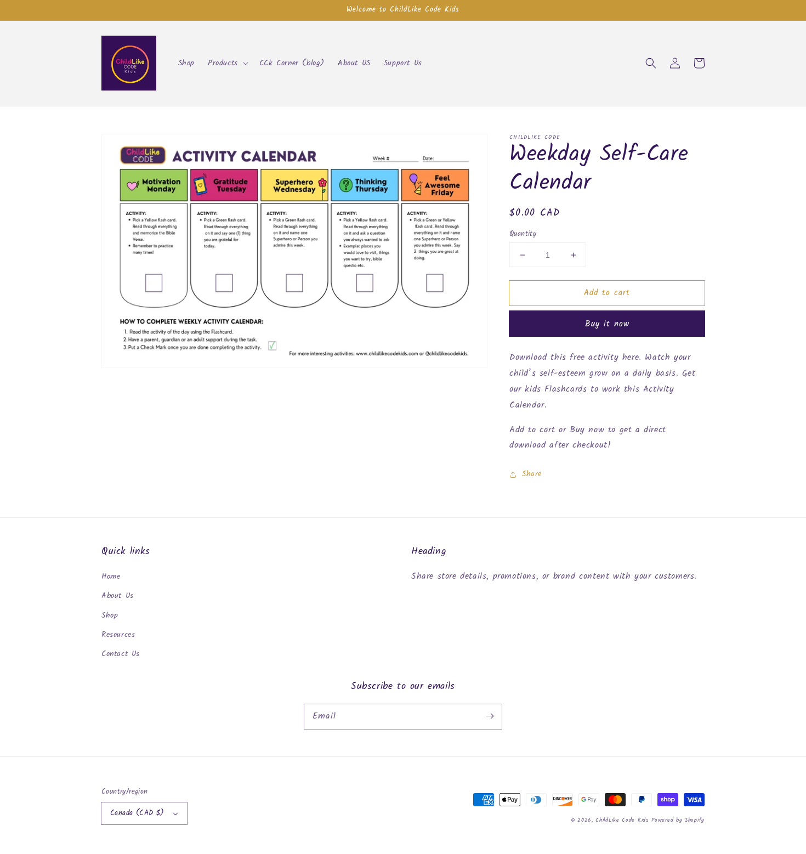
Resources (118, 635)
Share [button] (532, 474)
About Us (117, 596)
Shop (109, 615)
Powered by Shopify (678, 820)
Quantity (522, 234)
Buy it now (607, 324)
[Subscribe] (490, 716)
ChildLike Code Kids (621, 820)
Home (110, 576)
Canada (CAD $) (137, 813)
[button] (227, 63)
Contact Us (120, 654)
